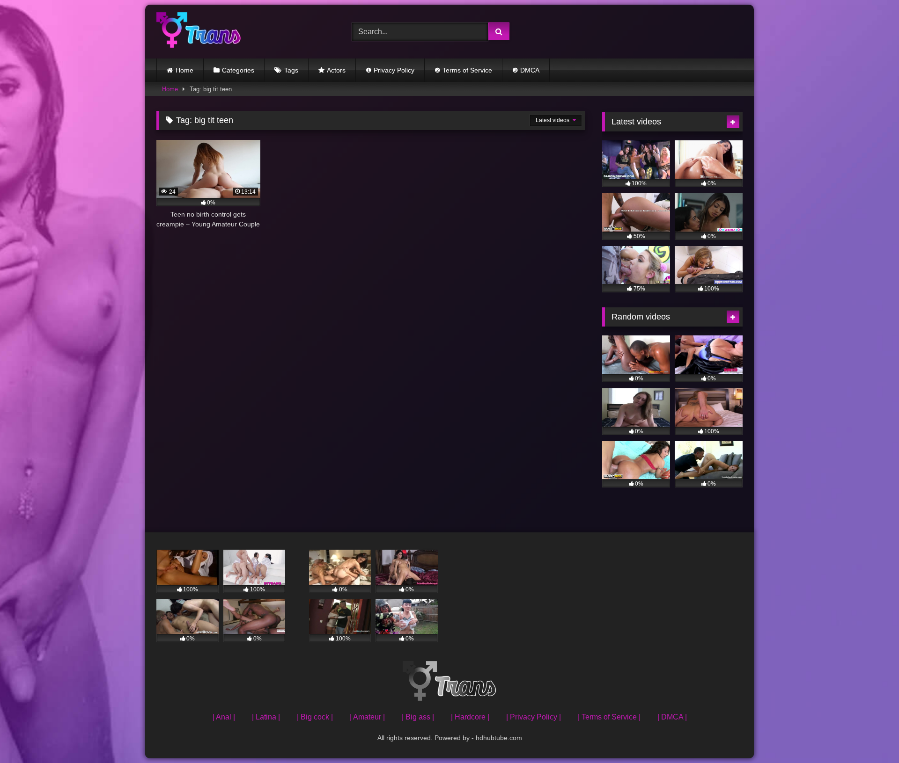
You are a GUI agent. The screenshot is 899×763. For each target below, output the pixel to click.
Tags (291, 70)
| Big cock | (315, 717)
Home (184, 70)
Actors (336, 70)
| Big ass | (418, 717)
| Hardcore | (470, 717)
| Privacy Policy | (533, 717)
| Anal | (224, 717)
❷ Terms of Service (463, 70)
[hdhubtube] (198, 31)
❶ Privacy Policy (390, 70)
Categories (238, 70)
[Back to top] (870, 735)
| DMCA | (672, 717)
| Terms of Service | (609, 717)
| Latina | (266, 717)
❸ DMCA (525, 70)
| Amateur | (367, 717)
